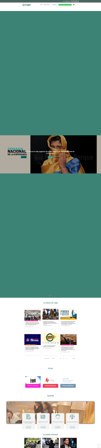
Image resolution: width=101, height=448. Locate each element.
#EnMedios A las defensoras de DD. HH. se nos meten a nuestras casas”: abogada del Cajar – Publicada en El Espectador (32, 323)
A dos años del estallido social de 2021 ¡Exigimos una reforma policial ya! (49, 346)
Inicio (41, 4)
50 (60, 358)
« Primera (53, 358)
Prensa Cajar (46, 325)
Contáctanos (54, 4)
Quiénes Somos (47, 4)
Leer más (50, 157)
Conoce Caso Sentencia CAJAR (65, 4)
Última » (74, 358)
